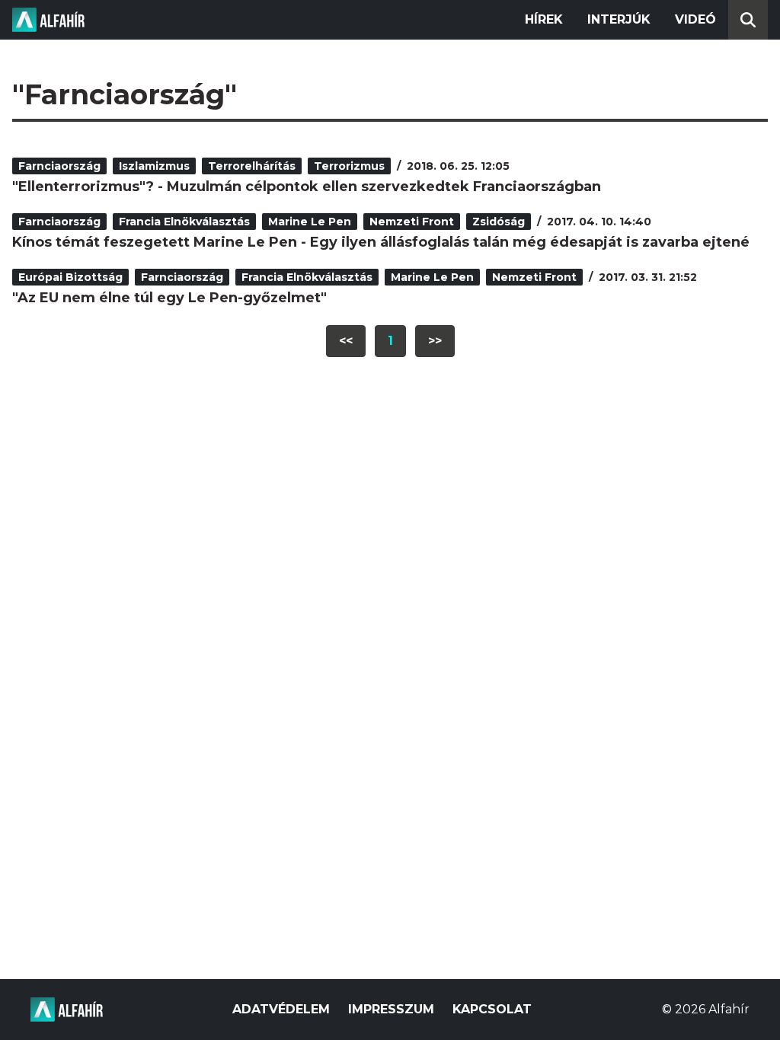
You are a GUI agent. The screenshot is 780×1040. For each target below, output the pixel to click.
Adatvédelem (281, 1009)
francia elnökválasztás (184, 221)
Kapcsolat (492, 1009)
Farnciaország (59, 166)
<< (346, 340)
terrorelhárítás (252, 166)
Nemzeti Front (411, 221)
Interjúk (619, 19)
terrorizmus (349, 166)
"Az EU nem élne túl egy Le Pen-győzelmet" (169, 297)
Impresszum (391, 1009)
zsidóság (498, 221)
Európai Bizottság (70, 277)
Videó (695, 19)
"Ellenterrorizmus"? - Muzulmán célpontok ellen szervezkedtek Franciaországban (306, 186)
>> (435, 340)
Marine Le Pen (309, 221)
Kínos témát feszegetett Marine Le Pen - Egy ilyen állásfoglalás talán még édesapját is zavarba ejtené (381, 242)
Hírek (544, 19)
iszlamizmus (154, 166)
